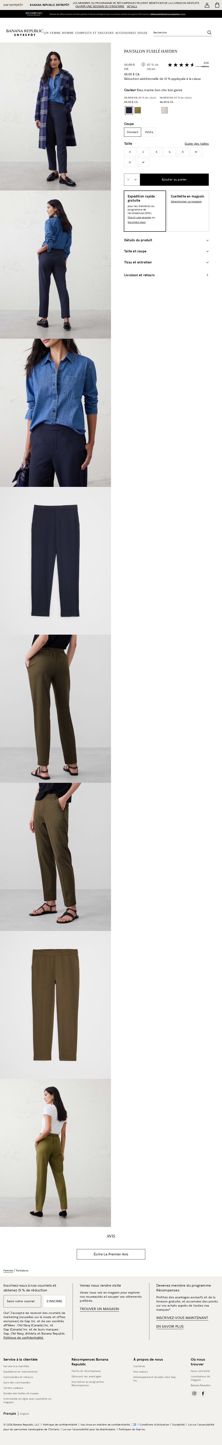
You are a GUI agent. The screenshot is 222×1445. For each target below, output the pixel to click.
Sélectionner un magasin (186, 201)
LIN (46, 33)
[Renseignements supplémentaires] (143, 64)
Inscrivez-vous (137, 222)
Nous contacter (201, 1371)
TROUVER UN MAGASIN (99, 1309)
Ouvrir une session (139, 217)
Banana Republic (201, 1385)
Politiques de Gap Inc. (132, 1429)
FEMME (55, 33)
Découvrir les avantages (86, 1376)
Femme (8, 1270)
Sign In (164, 14)
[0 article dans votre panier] (216, 5)
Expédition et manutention (20, 1371)
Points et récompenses (86, 1371)
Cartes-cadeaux (13, 1387)
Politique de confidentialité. (23, 1337)
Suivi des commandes (16, 1382)
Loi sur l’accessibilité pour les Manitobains (89, 1429)
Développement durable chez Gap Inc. (154, 1379)
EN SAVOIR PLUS (170, 1326)
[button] (55, 635)
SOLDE (142, 33)
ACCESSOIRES (125, 33)
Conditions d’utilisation (154, 1424)
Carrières (139, 1366)
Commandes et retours (18, 1377)
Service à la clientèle (16, 1366)
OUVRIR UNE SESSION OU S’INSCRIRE (99, 6)
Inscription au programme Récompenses (88, 1383)
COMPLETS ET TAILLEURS (94, 33)
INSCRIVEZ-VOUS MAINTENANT (182, 1318)
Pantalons (22, 1270)
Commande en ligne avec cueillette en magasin (27, 1400)
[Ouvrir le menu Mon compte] (207, 5)
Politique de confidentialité (60, 1424)
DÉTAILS (132, 6)
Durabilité (178, 1424)
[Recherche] (209, 32)
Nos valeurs (140, 1371)
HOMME (68, 33)
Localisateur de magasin (200, 1378)
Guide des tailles (197, 143)
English (24, 1413)
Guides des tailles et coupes (21, 1393)
